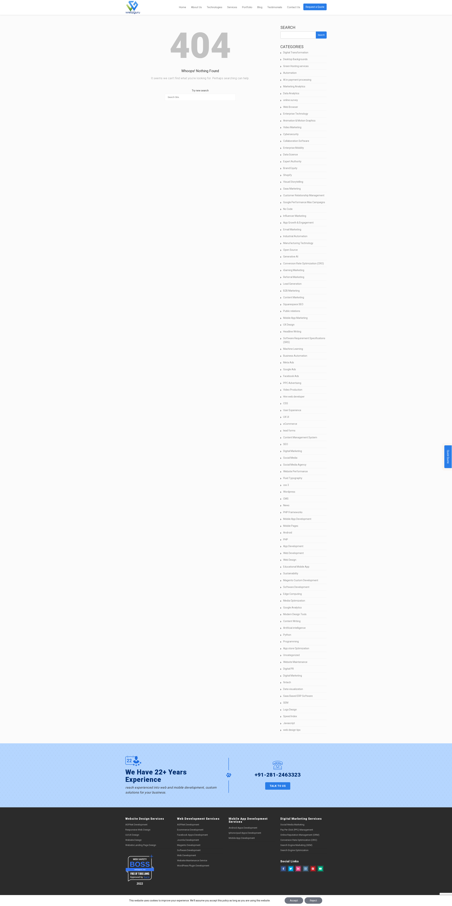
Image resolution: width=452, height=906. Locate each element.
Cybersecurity (291, 134)
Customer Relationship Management (303, 195)
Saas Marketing (292, 188)
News (286, 505)
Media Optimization (294, 600)
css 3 (286, 485)
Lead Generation (292, 283)
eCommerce (290, 423)
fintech (287, 682)
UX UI (286, 417)
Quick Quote (448, 457)
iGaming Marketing (293, 270)
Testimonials (274, 7)
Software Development (296, 587)
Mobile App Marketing (295, 317)
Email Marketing (292, 229)
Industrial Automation (295, 236)
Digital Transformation (295, 52)
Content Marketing (293, 297)
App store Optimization (296, 648)
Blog (259, 7)
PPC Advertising (292, 383)
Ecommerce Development (190, 829)
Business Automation (295, 355)
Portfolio (247, 7)
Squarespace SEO (293, 304)
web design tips (292, 729)
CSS (285, 403)
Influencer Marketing (294, 215)
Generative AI (290, 256)
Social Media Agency (294, 464)
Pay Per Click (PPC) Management (296, 829)
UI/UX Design (132, 835)
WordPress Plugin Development (193, 865)
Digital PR (288, 668)
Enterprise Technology (295, 113)
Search (287, 27)
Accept (294, 900)
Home (182, 7)
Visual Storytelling (293, 181)
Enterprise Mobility (293, 147)
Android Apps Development (243, 827)
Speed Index (290, 716)
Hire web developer (294, 396)
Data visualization (293, 689)
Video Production (292, 389)
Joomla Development (188, 840)
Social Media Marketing (292, 824)
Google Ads (289, 369)
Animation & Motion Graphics (299, 120)
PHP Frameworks (292, 512)
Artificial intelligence (294, 627)
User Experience (292, 410)
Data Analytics (291, 93)
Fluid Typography (292, 478)
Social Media (290, 457)
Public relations (291, 311)
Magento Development (188, 845)
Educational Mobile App (296, 566)
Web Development (293, 553)
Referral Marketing (293, 277)
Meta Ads (288, 362)
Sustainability (290, 573)
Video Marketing (292, 127)
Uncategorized (291, 655)
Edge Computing (292, 594)
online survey (290, 100)
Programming (291, 641)
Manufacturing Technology (298, 243)
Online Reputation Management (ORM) (299, 835)
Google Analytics (292, 607)
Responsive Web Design (137, 829)
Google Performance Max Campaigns (304, 202)
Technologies (214, 7)
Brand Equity (290, 168)
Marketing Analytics (294, 86)
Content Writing (292, 621)
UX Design (289, 324)
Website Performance (295, 471)
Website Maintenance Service (192, 860)
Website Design (133, 840)
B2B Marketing (291, 290)
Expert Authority (292, 161)
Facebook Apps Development (192, 835)
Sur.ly (147, 877)
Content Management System (300, 437)
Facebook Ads (291, 376)
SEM (285, 702)
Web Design (289, 559)
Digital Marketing (292, 451)
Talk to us (278, 786)
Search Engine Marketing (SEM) (296, 845)
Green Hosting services (296, 66)
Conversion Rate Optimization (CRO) (303, 263)
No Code (288, 209)
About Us (196, 7)
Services (232, 7)
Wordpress (289, 491)
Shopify (287, 175)
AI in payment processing (297, 79)
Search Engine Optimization (294, 850)
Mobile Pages (290, 525)
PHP (285, 539)
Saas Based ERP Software (298, 696)
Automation (290, 72)
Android (287, 532)
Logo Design (290, 709)
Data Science (290, 154)
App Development (293, 546)
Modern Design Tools (295, 614)
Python (287, 634)
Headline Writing (292, 331)
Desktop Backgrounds (295, 59)
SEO (285, 444)
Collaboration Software (296, 141)
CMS (286, 498)
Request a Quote (315, 6)
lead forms (289, 430)
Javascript (289, 723)
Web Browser (290, 107)
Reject (313, 900)
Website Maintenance (295, 662)
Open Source (290, 249)
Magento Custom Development (300, 580)
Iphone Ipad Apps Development (245, 833)
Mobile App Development (297, 519)
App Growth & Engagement (298, 222)
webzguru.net (139, 869)
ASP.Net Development (136, 824)
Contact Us (293, 7)
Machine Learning (293, 348)
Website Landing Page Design (140, 845)
